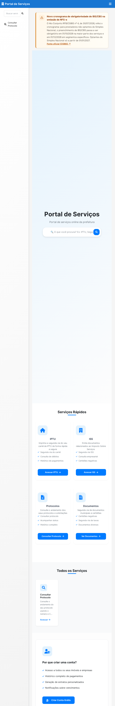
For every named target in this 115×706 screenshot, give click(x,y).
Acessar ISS (89, 472)
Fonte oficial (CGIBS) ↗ (59, 44)
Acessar (44, 619)
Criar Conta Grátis (61, 700)
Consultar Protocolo (51, 536)
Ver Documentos (89, 536)
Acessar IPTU (51, 472)
